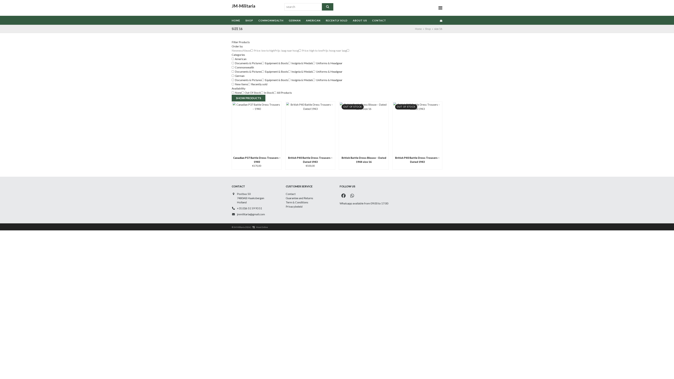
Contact (291, 193)
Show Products (248, 98)
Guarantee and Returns (299, 198)
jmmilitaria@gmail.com (251, 214)
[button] (440, 7)
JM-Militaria (243, 5)
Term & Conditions (297, 202)
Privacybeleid (294, 206)
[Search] (327, 7)
